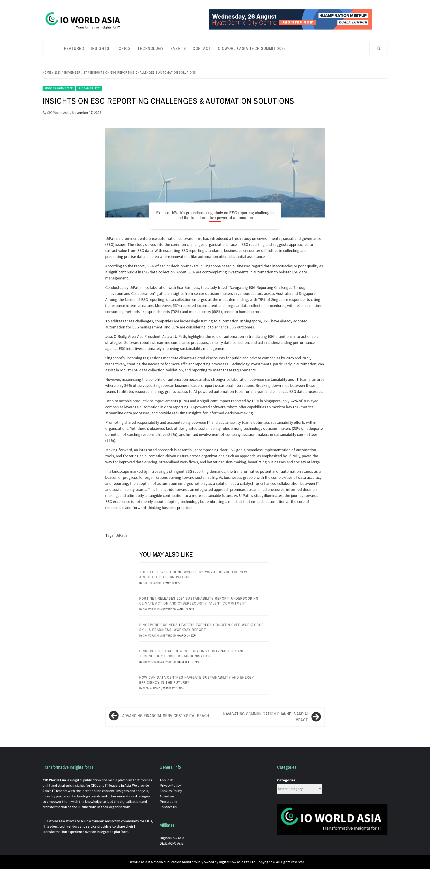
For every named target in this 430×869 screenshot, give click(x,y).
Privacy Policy (170, 785)
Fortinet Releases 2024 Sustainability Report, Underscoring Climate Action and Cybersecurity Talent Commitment (198, 601)
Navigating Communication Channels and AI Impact (265, 717)
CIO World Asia (58, 112)
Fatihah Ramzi (152, 688)
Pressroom (168, 801)
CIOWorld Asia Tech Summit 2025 (252, 48)
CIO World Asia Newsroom (160, 609)
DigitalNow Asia (172, 838)
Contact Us (168, 807)
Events (178, 48)
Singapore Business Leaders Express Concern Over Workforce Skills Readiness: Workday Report (201, 627)
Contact (202, 48)
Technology (150, 48)
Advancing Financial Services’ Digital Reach (165, 715)
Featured (74, 48)
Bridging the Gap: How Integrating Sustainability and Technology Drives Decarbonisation (192, 653)
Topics (123, 48)
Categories (286, 780)
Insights (100, 48)
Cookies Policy (171, 790)
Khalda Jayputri (154, 583)
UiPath (121, 535)
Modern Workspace (59, 88)
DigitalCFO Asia (171, 843)
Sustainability (89, 88)
